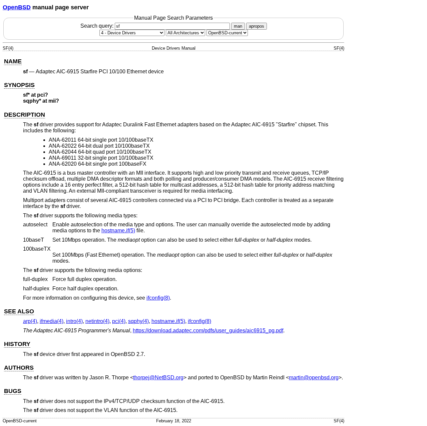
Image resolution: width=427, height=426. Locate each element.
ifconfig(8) (158, 298)
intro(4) (74, 321)
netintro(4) (97, 321)
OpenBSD (17, 7)
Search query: (97, 26)
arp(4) (30, 321)
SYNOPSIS (19, 85)
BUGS (12, 391)
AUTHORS (19, 367)
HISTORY (17, 344)
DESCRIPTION (24, 114)
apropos (256, 26)
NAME (13, 61)
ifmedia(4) (51, 321)
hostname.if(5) (118, 230)
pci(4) (118, 321)
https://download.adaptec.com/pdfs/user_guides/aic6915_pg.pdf (208, 330)
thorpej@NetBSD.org (158, 377)
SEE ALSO (19, 311)
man (238, 26)
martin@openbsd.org (314, 377)
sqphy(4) (138, 321)
